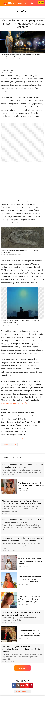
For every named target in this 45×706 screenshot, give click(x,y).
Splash (22, 10)
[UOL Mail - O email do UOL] (32, 2)
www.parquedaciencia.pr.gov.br (14, 403)
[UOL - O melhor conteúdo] (7, 3)
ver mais (21, 668)
